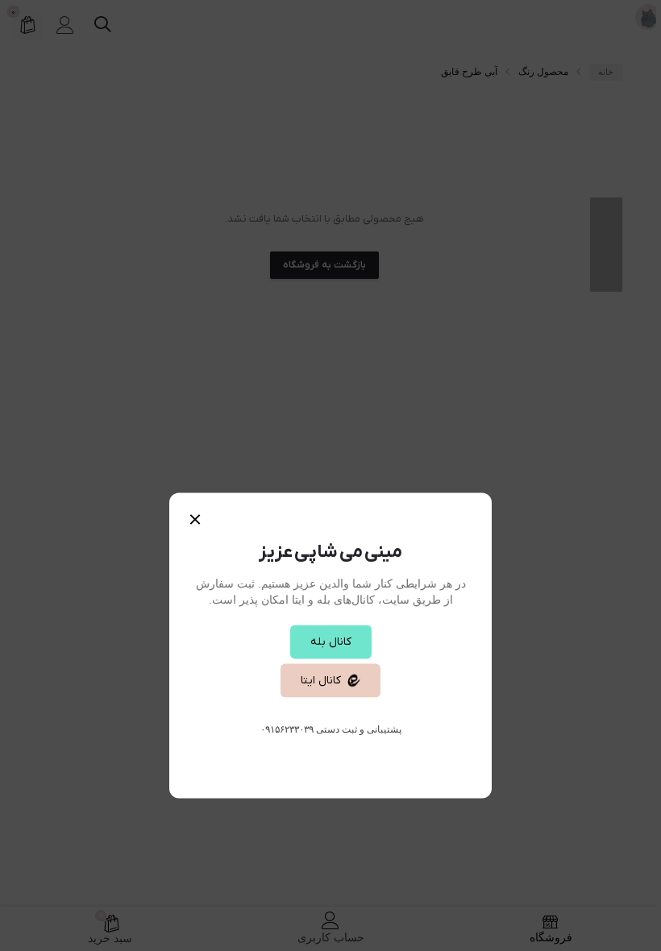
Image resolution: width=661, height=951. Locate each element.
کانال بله (330, 642)
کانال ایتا (321, 680)
